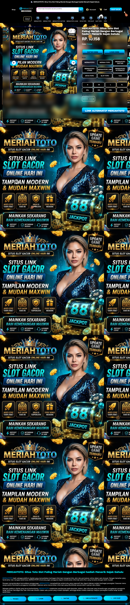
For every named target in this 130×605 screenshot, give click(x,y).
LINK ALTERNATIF (92, 598)
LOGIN (41, 598)
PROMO (15, 598)
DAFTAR (66, 598)
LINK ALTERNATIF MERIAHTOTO (105, 110)
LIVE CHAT (117, 598)
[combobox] (57, 9)
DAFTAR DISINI (92, 52)
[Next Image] (73, 63)
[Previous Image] (14, 63)
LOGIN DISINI (114, 52)
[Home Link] (26, 10)
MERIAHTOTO (7, 578)
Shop (14, 9)
